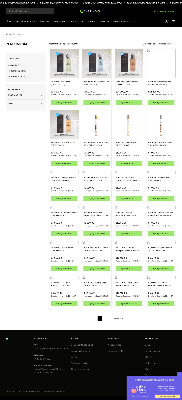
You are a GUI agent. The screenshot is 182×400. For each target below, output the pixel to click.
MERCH (91, 21)
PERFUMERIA (59, 21)
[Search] (49, 11)
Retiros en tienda (79, 363)
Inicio (8, 34)
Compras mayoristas (164, 11)
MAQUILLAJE (77, 21)
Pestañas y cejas (152, 351)
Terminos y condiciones (54, 391)
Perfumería (150, 363)
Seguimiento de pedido (82, 344)
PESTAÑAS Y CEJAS (25, 21)
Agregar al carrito (64, 102)
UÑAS (8, 21)
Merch (148, 375)
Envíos (74, 357)
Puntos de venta (115, 351)
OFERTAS (104, 21)
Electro (148, 357)
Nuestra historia (115, 344)
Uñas (147, 344)
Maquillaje (149, 369)
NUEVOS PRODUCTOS (125, 21)
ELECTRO (44, 21)
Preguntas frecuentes (81, 351)
